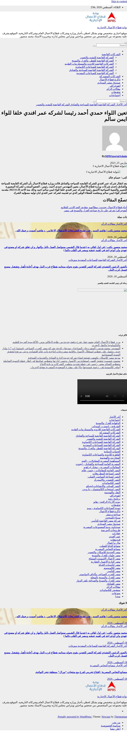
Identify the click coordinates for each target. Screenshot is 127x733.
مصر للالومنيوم (112, 568)
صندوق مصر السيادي (108, 82)
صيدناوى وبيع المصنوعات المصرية (101, 527)
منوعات (72, 260)
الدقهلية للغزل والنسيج (108, 423)
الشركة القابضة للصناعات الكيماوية (94, 66)
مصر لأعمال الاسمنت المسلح (104, 558)
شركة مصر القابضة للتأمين (105, 520)
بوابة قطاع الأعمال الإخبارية (112, 27)
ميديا (117, 596)
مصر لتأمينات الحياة (109, 564)
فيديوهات (115, 539)
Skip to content (119, 1)
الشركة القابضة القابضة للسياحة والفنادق (91, 70)
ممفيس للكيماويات (110, 590)
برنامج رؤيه (114, 498)
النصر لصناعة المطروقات (106, 473)
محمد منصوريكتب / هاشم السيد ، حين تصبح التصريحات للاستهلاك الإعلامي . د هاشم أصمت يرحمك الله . (71, 230)
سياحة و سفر (113, 514)
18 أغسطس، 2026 (117, 642)
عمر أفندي (114, 536)
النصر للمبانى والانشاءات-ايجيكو (103, 486)
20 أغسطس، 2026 (117, 623)
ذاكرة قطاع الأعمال (109, 79)
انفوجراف (115, 85)
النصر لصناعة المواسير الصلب (104, 476)
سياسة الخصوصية (110, 725)
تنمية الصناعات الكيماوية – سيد (103, 508)
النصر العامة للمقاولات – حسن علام (101, 470)
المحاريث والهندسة (110, 457)
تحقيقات (115, 92)
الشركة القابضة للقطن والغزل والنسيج (93, 60)
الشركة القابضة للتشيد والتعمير (97, 57)
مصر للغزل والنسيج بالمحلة (105, 577)
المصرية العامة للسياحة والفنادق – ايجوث (98, 464)
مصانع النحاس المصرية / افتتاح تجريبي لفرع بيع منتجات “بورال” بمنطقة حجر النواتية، (81, 672)
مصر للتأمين (113, 571)
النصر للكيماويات (111, 483)
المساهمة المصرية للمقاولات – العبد (101, 460)
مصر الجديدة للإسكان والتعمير (104, 552)
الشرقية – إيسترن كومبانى (106, 426)
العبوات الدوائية (112, 451)
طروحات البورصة (110, 530)
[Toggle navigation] (125, 42)
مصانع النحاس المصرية (107, 549)
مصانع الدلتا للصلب (110, 546)
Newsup (106, 716)
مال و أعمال (113, 542)
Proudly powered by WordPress (75, 716)
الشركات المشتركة (109, 76)
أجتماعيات (114, 95)
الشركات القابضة (111, 54)
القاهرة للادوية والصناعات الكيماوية (101, 454)
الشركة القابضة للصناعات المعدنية (95, 73)
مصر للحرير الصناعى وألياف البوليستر (99, 574)
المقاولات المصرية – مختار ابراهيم (102, 467)
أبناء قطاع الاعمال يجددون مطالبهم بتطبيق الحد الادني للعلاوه (94, 207)
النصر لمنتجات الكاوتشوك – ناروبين (101, 489)
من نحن (116, 722)
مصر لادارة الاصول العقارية (105, 561)
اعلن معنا (115, 728)
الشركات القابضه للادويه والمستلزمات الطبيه (89, 63)
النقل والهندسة (112, 492)
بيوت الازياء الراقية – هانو (106, 501)
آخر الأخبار (121, 104)
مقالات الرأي (113, 89)
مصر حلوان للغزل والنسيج (106, 555)
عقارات (116, 533)
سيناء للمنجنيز (112, 517)
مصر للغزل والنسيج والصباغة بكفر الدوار (98, 580)
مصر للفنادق (113, 583)
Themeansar (120, 716)
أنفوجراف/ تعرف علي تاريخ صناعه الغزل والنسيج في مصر (95, 210)
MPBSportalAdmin (116, 156)
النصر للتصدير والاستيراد (107, 479)
